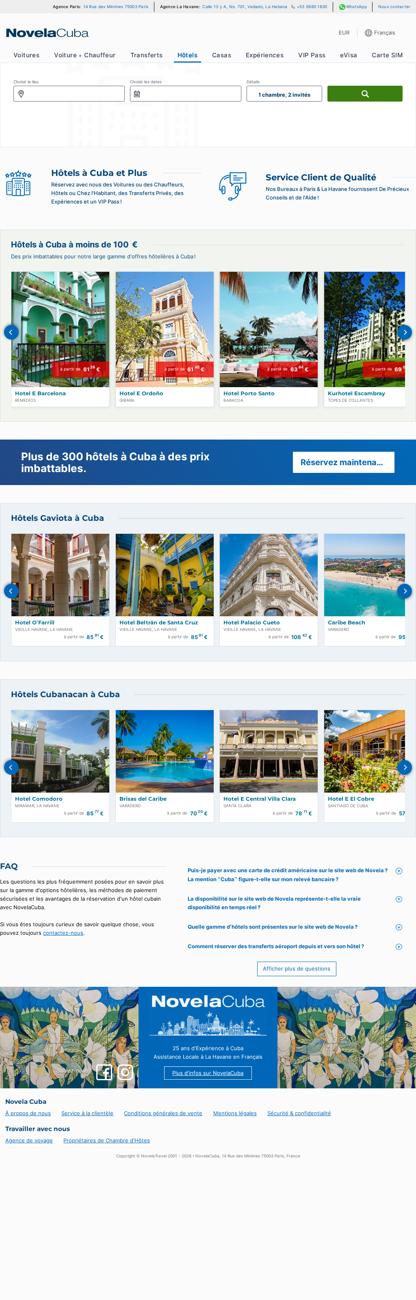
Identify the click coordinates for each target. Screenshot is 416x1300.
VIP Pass (311, 55)
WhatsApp (356, 6)
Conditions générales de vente (163, 1113)
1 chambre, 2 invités (284, 94)
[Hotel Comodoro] (60, 751)
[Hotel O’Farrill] (60, 575)
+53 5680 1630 (312, 6)
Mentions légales (235, 1113)
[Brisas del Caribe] (165, 751)
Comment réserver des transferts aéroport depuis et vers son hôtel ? (276, 946)
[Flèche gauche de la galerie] (11, 332)
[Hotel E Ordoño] (165, 329)
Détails (253, 81)
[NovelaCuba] (46, 33)
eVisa (348, 55)
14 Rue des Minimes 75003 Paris (116, 6)
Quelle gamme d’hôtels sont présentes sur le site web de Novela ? (273, 926)
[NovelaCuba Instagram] (125, 1072)
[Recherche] (365, 94)
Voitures (26, 55)
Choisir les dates (146, 81)
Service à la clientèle (87, 1113)
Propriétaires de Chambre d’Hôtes (106, 1140)
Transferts (146, 55)
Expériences (265, 55)
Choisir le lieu (26, 81)
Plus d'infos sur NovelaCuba (207, 1073)
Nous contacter (394, 6)
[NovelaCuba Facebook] (104, 1072)
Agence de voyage (29, 1140)
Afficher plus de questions (296, 968)
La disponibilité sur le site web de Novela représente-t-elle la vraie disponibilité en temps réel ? (274, 903)
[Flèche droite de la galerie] (404, 332)
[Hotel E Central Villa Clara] (269, 751)
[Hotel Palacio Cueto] (269, 575)
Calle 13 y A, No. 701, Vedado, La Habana (244, 6)
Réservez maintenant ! (344, 462)
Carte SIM (387, 55)
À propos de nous (28, 1113)
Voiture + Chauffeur (84, 55)
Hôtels (187, 55)
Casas (221, 55)
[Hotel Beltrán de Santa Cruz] (165, 575)
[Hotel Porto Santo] (269, 329)
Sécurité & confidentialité (299, 1113)
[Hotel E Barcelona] (60, 329)
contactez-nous (63, 933)
